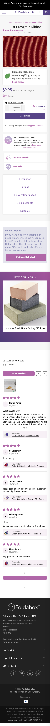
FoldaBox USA (28, 689)
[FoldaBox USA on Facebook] (13, 674)
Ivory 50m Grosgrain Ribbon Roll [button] (25, 436)
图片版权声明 (36, 720)
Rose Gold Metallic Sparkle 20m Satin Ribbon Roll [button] (27, 499)
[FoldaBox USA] (25, 12)
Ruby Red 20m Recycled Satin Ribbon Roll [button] (27, 466)
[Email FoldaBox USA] (38, 674)
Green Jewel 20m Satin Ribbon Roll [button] (26, 534)
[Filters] (38, 373)
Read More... (18, 82)
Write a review (19, 373)
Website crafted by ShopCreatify (24, 692)
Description (25, 179)
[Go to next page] (25, 587)
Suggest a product (36, 125)
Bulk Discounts (25, 203)
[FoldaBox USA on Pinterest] (21, 674)
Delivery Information (25, 195)
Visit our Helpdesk (25, 257)
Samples (25, 211)
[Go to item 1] (10, 385)
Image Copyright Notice (18, 720)
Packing (25, 187)
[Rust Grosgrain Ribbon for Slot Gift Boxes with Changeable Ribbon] (25, 51)
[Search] (39, 12)
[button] (8, 30)
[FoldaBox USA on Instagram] (30, 674)
